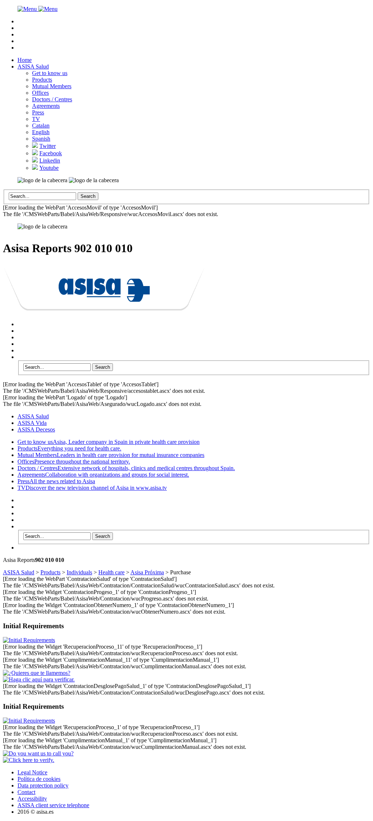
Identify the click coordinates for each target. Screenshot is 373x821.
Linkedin (49, 160)
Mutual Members (51, 86)
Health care (111, 572)
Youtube (49, 168)
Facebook (50, 153)
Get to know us (49, 73)
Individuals (79, 572)
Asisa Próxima (147, 572)
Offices (40, 93)
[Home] (37, 9)
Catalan (41, 125)
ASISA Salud (33, 66)
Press (38, 112)
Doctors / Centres (52, 99)
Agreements (46, 106)
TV (36, 119)
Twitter (47, 146)
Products (42, 80)
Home (24, 60)
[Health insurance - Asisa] (104, 306)
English (41, 132)
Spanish (41, 139)
